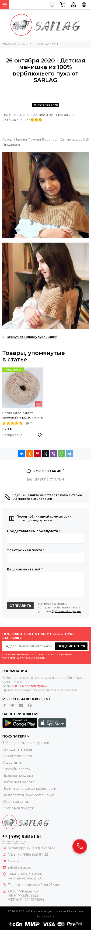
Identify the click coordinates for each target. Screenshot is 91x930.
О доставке (12, 762)
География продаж (18, 808)
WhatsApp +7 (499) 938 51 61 (31, 848)
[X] (45, 453)
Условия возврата (17, 756)
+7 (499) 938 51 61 (21, 836)
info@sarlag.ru (19, 867)
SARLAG (15, 861)
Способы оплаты (16, 769)
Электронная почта (25, 550)
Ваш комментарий (25, 569)
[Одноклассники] (29, 453)
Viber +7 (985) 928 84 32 (28, 854)
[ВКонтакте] (21, 453)
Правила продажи (17, 775)
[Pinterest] (37, 453)
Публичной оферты (66, 611)
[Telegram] (69, 453)
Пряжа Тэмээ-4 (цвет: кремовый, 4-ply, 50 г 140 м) (22, 415)
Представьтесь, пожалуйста (33, 531)
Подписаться (71, 646)
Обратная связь (15, 802)
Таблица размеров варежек (25, 743)
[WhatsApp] (61, 453)
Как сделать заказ (17, 749)
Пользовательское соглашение (28, 795)
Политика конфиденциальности (29, 788)
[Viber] (53, 453)
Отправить (20, 606)
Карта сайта (45, 916)
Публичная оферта (18, 782)
